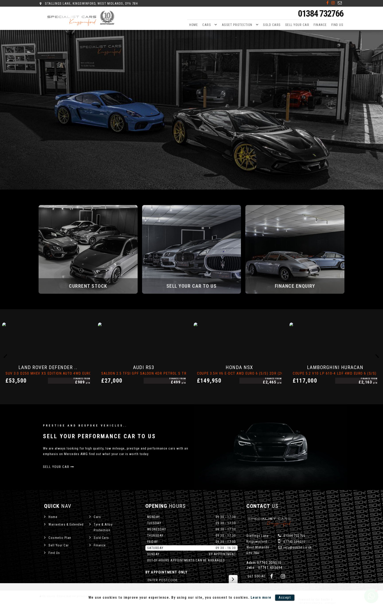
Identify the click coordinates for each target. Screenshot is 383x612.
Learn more (261, 597)
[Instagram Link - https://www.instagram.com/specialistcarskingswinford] (333, 3)
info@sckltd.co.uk (297, 547)
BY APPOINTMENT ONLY (166, 572)
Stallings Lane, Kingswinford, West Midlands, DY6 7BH (91, 3)
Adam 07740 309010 (263, 563)
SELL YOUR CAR (56, 467)
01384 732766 (320, 13)
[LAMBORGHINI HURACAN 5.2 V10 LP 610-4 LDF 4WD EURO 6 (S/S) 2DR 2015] (335, 340)
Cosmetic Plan (60, 538)
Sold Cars (272, 25)
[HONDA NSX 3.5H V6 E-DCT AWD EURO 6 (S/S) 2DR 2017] (239, 340)
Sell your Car (297, 25)
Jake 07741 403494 (264, 567)
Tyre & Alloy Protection (103, 527)
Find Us (337, 25)
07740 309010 (294, 542)
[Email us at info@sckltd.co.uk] (340, 3)
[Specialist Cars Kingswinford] (82, 18)
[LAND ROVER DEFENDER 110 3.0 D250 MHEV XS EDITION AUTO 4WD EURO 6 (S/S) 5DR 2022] (48, 340)
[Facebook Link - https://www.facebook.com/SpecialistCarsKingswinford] (327, 3)
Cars (206, 25)
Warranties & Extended (66, 524)
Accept (285, 597)
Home (193, 25)
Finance (320, 25)
